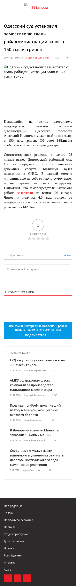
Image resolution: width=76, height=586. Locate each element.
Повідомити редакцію (18, 520)
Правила (10, 527)
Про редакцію (13, 506)
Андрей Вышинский (37, 57)
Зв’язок (8, 513)
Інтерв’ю (9, 562)
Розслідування (13, 555)
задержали (25, 193)
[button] (69, 7)
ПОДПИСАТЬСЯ (35, 335)
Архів (7, 569)
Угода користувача (16, 534)
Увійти (67, 255)
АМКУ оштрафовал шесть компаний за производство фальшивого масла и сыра (31, 385)
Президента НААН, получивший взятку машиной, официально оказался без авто (35, 410)
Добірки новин (14, 541)
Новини (9, 548)
